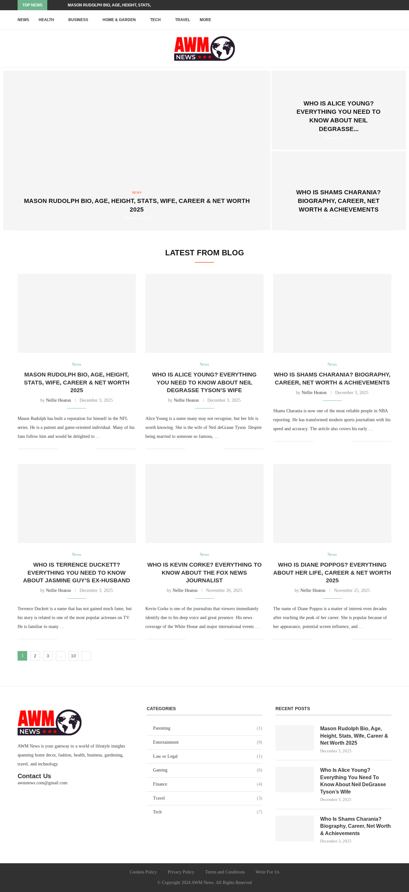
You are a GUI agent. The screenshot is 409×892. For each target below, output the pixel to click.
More (205, 20)
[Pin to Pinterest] (84, 448)
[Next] (61, 5)
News (23, 20)
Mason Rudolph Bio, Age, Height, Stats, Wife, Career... (125, 5)
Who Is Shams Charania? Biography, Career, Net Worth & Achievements (338, 201)
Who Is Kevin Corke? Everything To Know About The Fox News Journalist (204, 573)
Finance (208, 784)
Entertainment (208, 742)
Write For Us (267, 872)
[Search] (388, 20)
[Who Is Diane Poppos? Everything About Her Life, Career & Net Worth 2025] (332, 503)
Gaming (208, 770)
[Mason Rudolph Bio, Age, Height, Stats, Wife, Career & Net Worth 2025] (136, 150)
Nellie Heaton (58, 400)
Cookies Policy (143, 872)
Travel (182, 20)
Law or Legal (208, 756)
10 (73, 655)
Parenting (208, 728)
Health (46, 20)
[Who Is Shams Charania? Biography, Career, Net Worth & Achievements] (332, 313)
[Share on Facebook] (70, 448)
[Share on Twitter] (77, 448)
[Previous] (53, 5)
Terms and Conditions (225, 872)
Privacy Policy (181, 872)
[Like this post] (62, 448)
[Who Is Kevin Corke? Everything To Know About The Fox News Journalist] (204, 503)
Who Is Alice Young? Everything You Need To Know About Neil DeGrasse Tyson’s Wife (204, 382)
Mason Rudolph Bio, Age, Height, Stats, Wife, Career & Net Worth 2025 (76, 382)
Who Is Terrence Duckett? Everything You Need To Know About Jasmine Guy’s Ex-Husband (76, 573)
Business (78, 20)
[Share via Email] (90, 448)
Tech (155, 20)
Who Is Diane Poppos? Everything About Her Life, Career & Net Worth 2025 (332, 573)
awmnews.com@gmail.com (42, 782)
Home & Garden (119, 20)
